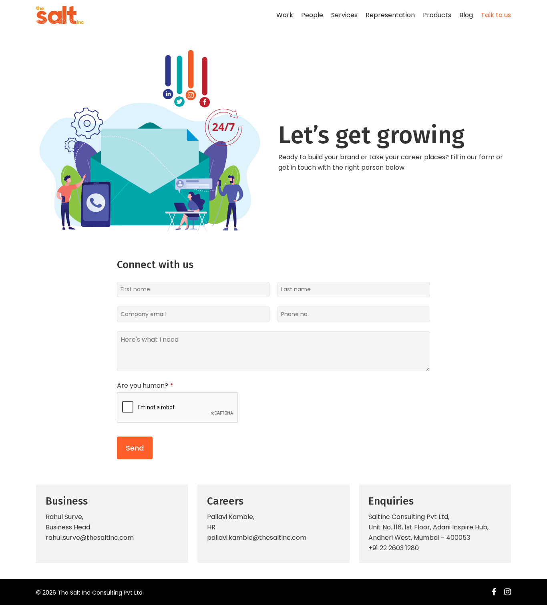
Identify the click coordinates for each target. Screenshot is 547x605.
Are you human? (145, 386)
